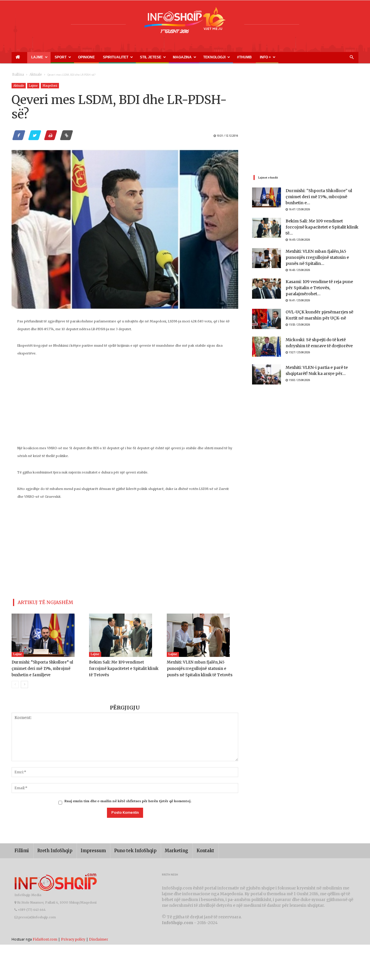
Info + (201, 57)
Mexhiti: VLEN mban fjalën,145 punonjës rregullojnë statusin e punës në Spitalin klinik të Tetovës (201, 666)
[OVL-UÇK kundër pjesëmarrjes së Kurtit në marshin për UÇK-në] (266, 308)
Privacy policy (73, 937)
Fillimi (20, 848)
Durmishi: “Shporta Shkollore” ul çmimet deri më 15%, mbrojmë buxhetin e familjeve (47, 666)
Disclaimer (98, 937)
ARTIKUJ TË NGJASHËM (39, 601)
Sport (46, 57)
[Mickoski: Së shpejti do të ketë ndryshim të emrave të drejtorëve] (266, 336)
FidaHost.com (45, 937)
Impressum (85, 848)
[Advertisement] (125, 404)
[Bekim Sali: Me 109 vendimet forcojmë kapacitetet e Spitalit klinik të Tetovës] (124, 633)
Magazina (139, 57)
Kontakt (185, 848)
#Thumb (187, 57)
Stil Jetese (114, 57)
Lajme (28, 57)
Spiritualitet (86, 57)
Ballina (17, 74)
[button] (351, 57)
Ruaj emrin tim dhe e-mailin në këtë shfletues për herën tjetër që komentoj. (127, 799)
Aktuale (32, 74)
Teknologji (165, 57)
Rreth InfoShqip (50, 848)
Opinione (65, 57)
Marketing (159, 848)
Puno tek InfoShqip (123, 848)
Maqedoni (49, 86)
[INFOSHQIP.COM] (185, 22)
